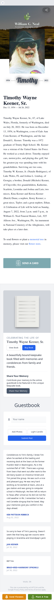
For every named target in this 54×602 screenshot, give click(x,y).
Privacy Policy (19, 590)
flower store (34, 243)
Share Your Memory (18, 391)
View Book (13, 347)
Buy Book (29, 347)
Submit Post (27, 438)
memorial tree (37, 239)
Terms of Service (34, 590)
